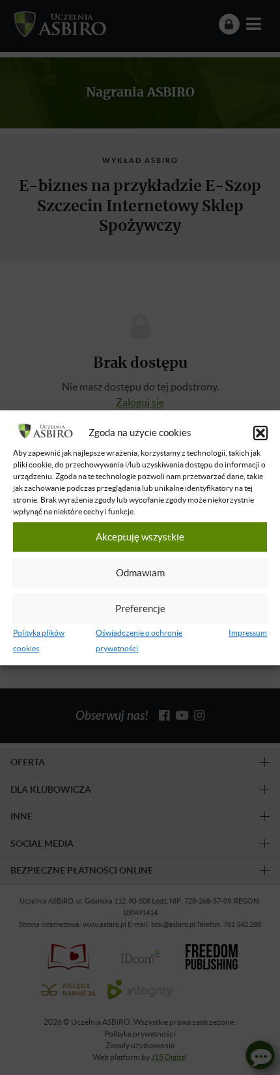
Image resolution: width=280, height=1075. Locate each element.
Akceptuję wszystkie (140, 537)
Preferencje (140, 609)
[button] (260, 432)
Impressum (248, 633)
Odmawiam (140, 573)
